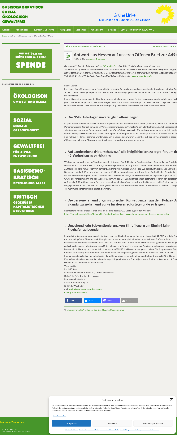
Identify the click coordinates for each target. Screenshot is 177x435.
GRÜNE (82, 310)
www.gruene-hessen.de (75, 292)
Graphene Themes (23, 432)
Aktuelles (6, 29)
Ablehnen (112, 423)
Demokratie (100, 59)
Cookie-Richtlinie (71, 430)
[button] (171, 400)
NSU (104, 310)
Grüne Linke (125, 15)
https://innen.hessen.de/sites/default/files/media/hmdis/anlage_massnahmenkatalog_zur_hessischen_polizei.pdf (117, 214)
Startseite (5, 36)
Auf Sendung (97, 29)
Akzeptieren (71, 423)
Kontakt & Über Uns (44, 29)
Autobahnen (72, 310)
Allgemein (92, 59)
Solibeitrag (81, 29)
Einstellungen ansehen (153, 423)
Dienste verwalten (59, 416)
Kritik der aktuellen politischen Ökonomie (87, 46)
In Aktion (111, 29)
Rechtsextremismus (115, 310)
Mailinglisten (22, 29)
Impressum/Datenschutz (12, 422)
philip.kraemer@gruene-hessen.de (85, 289)
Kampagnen (65, 29)
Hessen (89, 310)
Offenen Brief (109, 66)
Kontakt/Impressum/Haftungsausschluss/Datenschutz (99, 430)
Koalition (97, 310)
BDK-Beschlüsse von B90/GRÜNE (137, 29)
